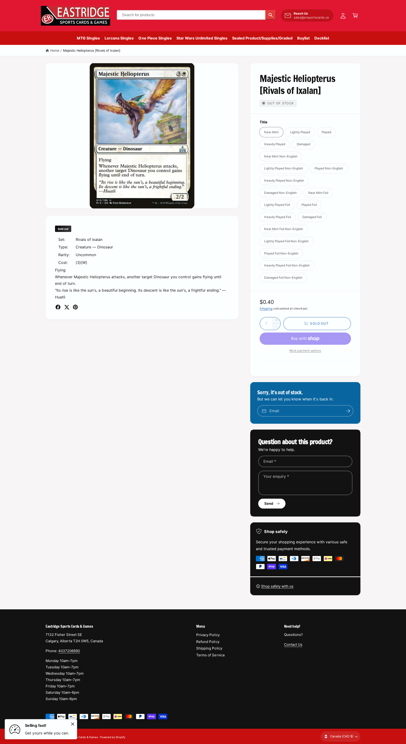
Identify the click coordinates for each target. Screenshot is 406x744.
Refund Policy (207, 641)
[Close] (72, 724)
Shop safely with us (277, 586)
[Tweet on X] (67, 307)
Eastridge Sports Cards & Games (77, 737)
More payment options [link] (305, 350)
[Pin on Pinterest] (75, 307)
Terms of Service (210, 655)
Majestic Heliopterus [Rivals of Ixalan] (92, 50)
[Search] (270, 15)
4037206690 (69, 651)
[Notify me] (348, 411)
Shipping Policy (209, 648)
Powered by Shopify (112, 737)
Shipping (266, 308)
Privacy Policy (207, 635)
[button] (355, 15)
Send (268, 503)
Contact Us (293, 644)
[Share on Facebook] (58, 307)
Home (54, 50)
